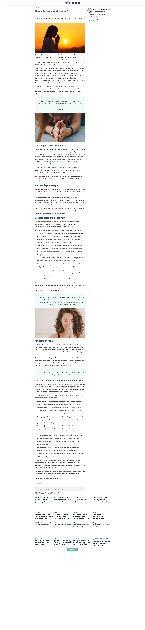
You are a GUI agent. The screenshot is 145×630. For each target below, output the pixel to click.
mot (52, 213)
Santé (55, 512)
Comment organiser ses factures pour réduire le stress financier (63, 542)
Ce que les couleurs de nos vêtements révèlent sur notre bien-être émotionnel (81, 542)
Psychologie (38, 538)
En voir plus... (72, 549)
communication (57, 161)
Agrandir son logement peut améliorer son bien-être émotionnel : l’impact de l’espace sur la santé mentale (44, 516)
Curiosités (76, 538)
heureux (41, 290)
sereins (72, 358)
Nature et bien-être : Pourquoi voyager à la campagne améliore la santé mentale (81, 516)
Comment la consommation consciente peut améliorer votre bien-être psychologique (99, 516)
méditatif (49, 447)
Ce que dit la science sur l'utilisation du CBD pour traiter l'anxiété (101, 543)
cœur (44, 239)
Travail (56, 538)
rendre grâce (53, 178)
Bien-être (37, 512)
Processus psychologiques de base (100, 539)
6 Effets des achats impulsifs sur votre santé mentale (42, 542)
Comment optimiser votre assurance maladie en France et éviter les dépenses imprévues (61, 516)
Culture (37, 7)
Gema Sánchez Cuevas (99, 11)
